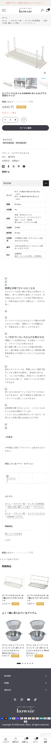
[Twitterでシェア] (13, 166)
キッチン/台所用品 (32, 20)
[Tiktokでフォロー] (35, 699)
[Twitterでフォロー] (15, 699)
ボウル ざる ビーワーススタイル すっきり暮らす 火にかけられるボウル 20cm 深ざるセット (13, 649)
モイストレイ (11, 479)
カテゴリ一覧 (16, 20)
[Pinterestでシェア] (19, 166)
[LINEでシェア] (3, 166)
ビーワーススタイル (20, 153)
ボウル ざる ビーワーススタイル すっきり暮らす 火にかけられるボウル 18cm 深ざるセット (37, 649)
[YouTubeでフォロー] (28, 699)
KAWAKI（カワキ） (15, 516)
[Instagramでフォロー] (21, 699)
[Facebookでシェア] (8, 166)
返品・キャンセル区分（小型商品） (29, 256)
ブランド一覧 (19, 513)
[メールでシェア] (24, 166)
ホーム (4, 18)
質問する (6, 171)
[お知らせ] (24, 2)
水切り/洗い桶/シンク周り (18, 507)
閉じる (48, 3)
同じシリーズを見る (13, 533)
